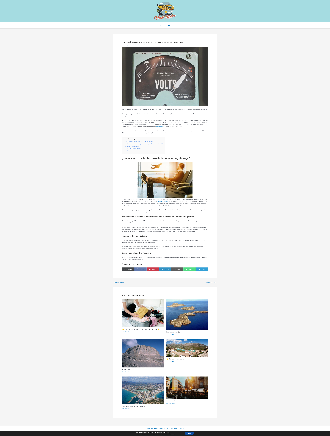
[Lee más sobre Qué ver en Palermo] (187, 387)
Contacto (181, 428)
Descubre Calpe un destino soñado (134, 406)
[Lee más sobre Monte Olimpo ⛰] (143, 353)
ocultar (132, 139)
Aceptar (189, 433)
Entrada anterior (119, 282)
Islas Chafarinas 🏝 (173, 332)
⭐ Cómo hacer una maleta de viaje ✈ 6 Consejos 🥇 (141, 329)
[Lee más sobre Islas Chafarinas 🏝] (187, 314)
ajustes (172, 434)
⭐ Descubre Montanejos (175, 359)
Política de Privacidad (160, 428)
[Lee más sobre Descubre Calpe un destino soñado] (143, 390)
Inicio (162, 25)
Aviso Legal (150, 428)
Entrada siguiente (210, 282)
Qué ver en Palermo (173, 401)
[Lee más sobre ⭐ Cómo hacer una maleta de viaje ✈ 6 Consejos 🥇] (143, 313)
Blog (168, 25)
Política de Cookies (172, 428)
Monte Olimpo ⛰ (128, 370)
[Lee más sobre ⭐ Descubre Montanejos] (187, 347)
